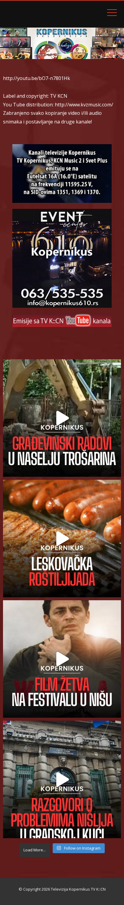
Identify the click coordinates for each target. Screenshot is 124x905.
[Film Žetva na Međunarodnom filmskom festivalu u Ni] (62, 659)
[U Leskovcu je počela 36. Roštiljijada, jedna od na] (62, 538)
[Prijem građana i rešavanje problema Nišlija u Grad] (62, 779)
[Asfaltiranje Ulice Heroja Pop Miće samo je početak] (62, 418)
